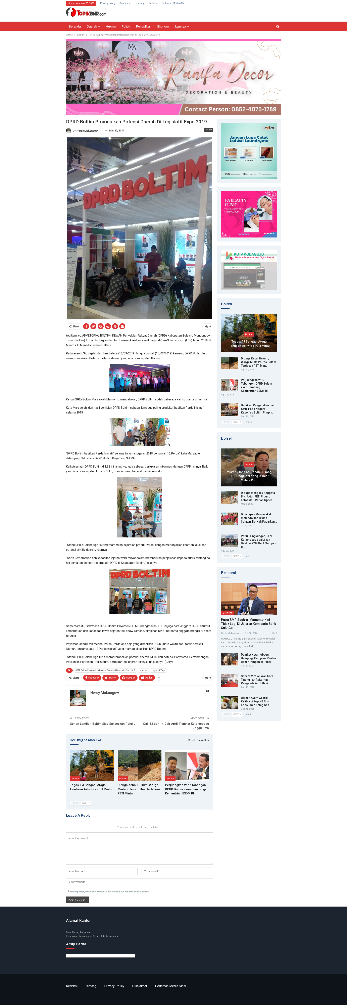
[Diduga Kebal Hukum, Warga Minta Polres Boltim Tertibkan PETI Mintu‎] (140, 765)
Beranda (74, 26)
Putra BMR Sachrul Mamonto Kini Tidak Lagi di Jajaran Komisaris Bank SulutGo (248, 624)
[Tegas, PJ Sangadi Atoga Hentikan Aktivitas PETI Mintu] (92, 765)
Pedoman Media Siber (174, 3)
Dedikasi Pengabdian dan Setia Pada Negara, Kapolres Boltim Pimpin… (258, 409)
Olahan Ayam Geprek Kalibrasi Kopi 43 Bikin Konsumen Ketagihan (255, 701)
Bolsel (249, 464)
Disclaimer (125, 3)
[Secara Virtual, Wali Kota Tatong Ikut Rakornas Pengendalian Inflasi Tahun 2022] (229, 680)
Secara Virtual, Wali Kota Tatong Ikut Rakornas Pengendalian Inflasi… (257, 679)
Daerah (92, 26)
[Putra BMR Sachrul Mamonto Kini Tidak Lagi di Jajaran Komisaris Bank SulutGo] (249, 599)
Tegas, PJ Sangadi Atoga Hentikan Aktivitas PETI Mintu (249, 344)
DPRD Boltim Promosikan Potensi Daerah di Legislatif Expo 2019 (105, 670)
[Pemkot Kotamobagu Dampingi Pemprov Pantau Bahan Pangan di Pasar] (229, 659)
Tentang (140, 3)
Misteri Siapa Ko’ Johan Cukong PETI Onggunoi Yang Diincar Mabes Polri (249, 476)
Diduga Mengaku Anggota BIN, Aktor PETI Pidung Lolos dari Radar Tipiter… (258, 496)
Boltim (208, 130)
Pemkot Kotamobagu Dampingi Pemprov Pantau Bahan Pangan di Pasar (258, 658)
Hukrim (111, 26)
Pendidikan (143, 26)
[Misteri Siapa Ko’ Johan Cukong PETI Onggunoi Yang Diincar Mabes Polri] (249, 467)
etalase (143, 670)
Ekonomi (163, 26)
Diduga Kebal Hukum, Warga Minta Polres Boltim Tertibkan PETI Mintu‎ (258, 362)
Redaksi (153, 3)
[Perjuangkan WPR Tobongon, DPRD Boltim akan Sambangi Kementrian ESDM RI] (187, 765)
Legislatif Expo (158, 670)
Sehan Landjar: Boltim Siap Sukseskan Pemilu (102, 724)
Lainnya (180, 26)
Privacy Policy (107, 3)
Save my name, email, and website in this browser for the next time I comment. (110, 891)
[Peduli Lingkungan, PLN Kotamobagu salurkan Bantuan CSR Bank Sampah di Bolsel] (229, 540)
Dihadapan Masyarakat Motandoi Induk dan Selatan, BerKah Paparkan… (259, 518)
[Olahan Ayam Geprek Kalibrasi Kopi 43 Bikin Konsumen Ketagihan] (229, 702)
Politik (125, 26)
